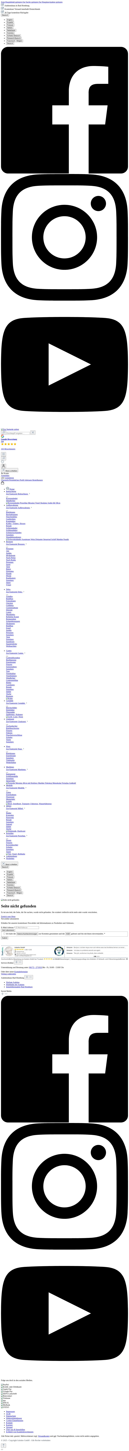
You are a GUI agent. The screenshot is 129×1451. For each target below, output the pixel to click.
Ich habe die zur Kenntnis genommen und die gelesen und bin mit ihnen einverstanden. (55, 934)
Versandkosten (44, 1436)
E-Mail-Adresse (8, 927)
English (9, 20)
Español (10, 22)
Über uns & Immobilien (15, 1430)
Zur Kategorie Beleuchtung (17, 494)
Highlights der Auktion (15, 985)
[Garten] (9, 698)
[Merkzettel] (2, 463)
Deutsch (10, 43)
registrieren (9, 478)
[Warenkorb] (2, 484)
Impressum (10, 1411)
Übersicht (5, 480)
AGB (68, 934)
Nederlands (11, 30)
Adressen (28, 480)
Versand (9, 1427)
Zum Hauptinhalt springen (11, 2)
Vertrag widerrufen (8, 974)
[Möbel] (15, 831)
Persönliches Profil (16, 480)
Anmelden (5, 475)
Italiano (9, 28)
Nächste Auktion (12, 982)
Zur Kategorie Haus (14, 749)
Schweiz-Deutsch (13, 36)
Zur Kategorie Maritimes (16, 769)
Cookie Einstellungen (14, 1420)
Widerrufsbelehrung (14, 1418)
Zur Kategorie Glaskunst (16, 721)
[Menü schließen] (7, 496)
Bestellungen (37, 480)
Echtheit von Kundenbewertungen (19, 1432)
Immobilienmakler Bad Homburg (19, 987)
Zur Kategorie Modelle (15, 788)
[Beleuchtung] (33, 503)
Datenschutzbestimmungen (27, 934)
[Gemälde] (14, 717)
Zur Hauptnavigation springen (50, 2)
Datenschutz (11, 1416)
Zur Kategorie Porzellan (16, 836)
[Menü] (3, 454)
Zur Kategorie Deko (14, 592)
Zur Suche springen (30, 2)
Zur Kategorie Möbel (14, 808)
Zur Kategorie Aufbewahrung (18, 508)
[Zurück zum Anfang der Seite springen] (3, 1446)
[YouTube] (64, 427)
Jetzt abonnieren (8, 930)
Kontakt (9, 1423)
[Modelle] (29, 804)
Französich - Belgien (14, 41)
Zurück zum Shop (8, 916)
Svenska (10, 33)
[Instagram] (64, 300)
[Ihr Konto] (3, 466)
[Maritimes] (41, 783)
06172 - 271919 (35, 967)
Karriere (9, 1425)
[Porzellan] (15, 854)
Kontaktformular (20, 972)
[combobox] (18, 433)
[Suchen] (3, 433)
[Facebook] (64, 173)
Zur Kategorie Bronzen (15, 544)
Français (10, 25)
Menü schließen (11, 471)
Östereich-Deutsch (14, 38)
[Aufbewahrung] (37, 539)
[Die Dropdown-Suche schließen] (32, 433)
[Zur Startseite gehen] (10, 429)
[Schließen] (2, 1449)
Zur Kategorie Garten (15, 653)
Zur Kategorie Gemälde (15, 703)
